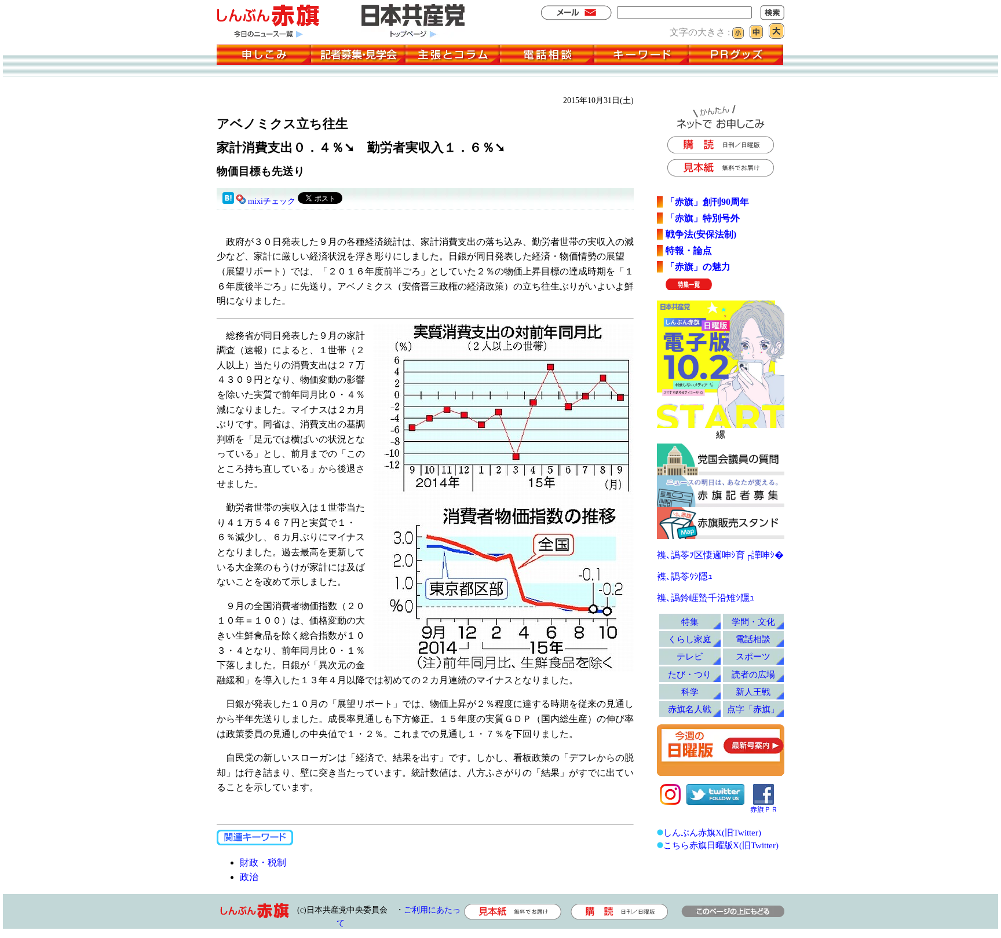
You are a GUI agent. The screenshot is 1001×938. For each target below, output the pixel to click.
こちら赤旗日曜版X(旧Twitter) (721, 845)
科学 (690, 692)
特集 (690, 621)
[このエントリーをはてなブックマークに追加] (228, 201)
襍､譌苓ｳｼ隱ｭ (685, 576)
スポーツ (753, 656)
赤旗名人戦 (689, 709)
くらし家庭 (689, 639)
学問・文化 (753, 621)
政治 (249, 877)
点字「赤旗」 (753, 709)
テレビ (690, 656)
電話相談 (753, 639)
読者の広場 (753, 674)
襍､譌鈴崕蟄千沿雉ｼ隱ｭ (705, 598)
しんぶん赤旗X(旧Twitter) (712, 832)
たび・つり (689, 674)
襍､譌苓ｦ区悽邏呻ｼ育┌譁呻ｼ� (720, 555)
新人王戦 (753, 692)
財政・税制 (263, 862)
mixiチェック (271, 201)
